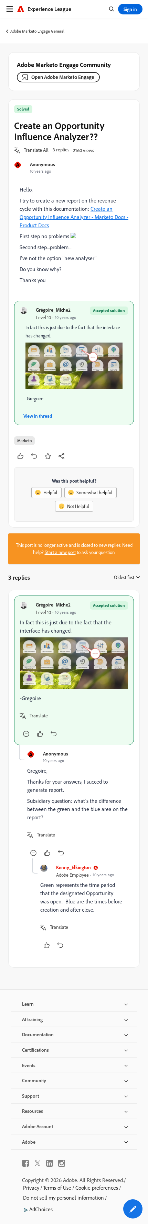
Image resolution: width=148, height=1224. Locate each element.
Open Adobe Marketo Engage (62, 77)
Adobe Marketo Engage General (37, 31)
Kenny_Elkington (73, 867)
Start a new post (60, 552)
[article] (74, 671)
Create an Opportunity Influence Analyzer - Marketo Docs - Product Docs (74, 217)
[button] (36, 150)
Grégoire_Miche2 (53, 310)
